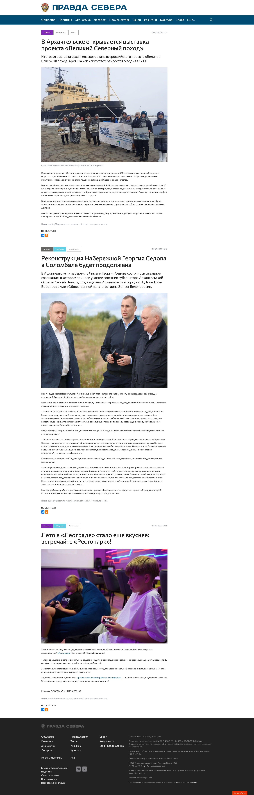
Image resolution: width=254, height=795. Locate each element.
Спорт (180, 19)
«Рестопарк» (64, 653)
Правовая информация (53, 782)
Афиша (73, 32)
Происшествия (119, 19)
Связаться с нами (50, 775)
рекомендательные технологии (182, 782)
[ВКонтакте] (42, 235)
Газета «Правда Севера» (54, 767)
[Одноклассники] (46, 235)
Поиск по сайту (49, 779)
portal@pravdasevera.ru (154, 766)
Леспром (100, 19)
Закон (137, 19)
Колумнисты (107, 741)
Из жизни (150, 19)
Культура (166, 19)
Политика (65, 19)
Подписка (46, 771)
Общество (48, 19)
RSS (72, 757)
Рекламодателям (51, 757)
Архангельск (60, 32)
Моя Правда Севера (111, 745)
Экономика (83, 19)
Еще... (191, 19)
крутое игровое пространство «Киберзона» (99, 677)
